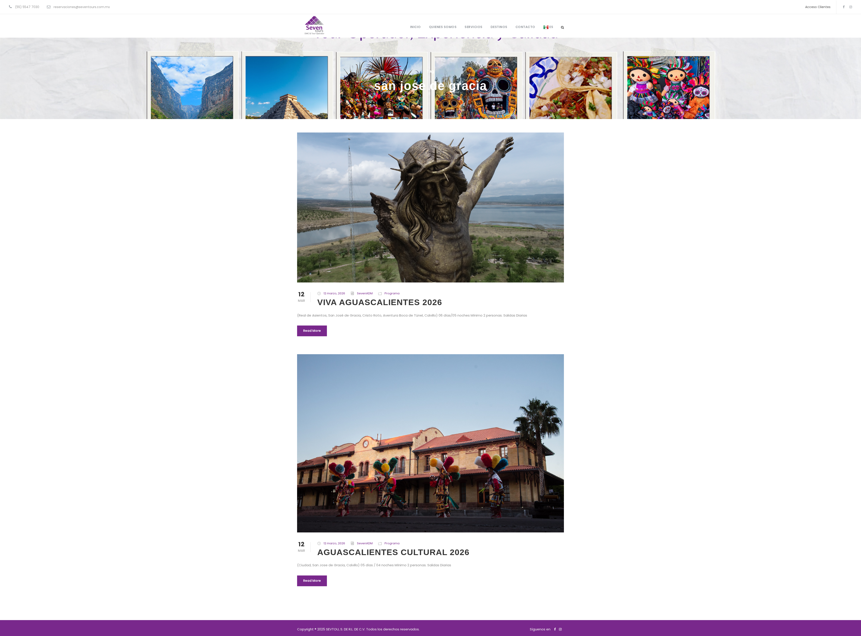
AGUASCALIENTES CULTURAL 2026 (393, 552)
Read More (312, 330)
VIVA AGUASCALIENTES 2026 (379, 302)
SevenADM (365, 293)
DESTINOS (499, 27)
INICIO (415, 27)
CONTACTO (525, 27)
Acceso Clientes (818, 7)
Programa (392, 293)
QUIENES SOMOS (443, 27)
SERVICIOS (474, 27)
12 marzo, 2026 (334, 293)
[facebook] (844, 7)
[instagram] (850, 7)
